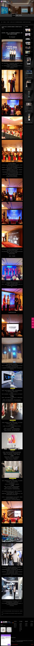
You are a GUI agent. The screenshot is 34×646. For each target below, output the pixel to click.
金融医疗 (20, 625)
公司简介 (32, 623)
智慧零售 (20, 624)
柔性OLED (15, 625)
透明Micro (15, 623)
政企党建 (20, 629)
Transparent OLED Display (12, 637)
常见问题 (20, 15)
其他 (20, 630)
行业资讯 (17, 15)
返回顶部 (32, 644)
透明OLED (15, 624)
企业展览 (20, 623)
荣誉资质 (32, 624)
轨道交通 (20, 628)
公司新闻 (13, 15)
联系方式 (32, 625)
